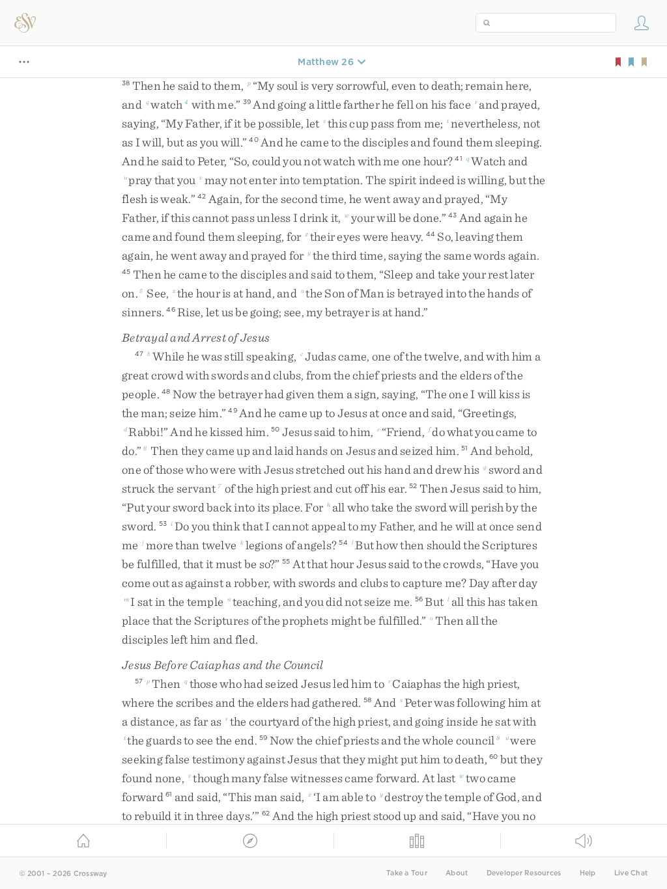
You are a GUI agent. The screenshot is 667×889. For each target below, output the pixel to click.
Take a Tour (406, 873)
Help (588, 873)
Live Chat (630, 873)
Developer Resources (524, 873)
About (457, 873)
